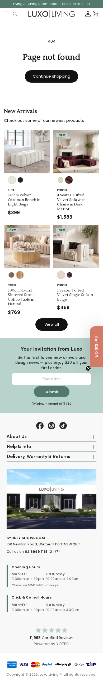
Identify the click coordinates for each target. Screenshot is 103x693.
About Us (17, 437)
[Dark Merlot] (69, 180)
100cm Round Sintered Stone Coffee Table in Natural (21, 297)
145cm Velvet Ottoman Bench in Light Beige (24, 200)
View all (51, 324)
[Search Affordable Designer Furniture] (15, 14)
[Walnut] (11, 275)
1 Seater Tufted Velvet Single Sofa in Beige (75, 295)
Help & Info (19, 447)
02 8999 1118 (36, 551)
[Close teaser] (88, 368)
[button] (6, 14)
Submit (52, 392)
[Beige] (60, 180)
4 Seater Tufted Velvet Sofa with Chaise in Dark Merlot (71, 202)
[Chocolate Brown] (20, 180)
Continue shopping (51, 76)
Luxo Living (49, 674)
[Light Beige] (12, 180)
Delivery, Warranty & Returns (38, 457)
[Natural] (20, 275)
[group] (27, 151)
